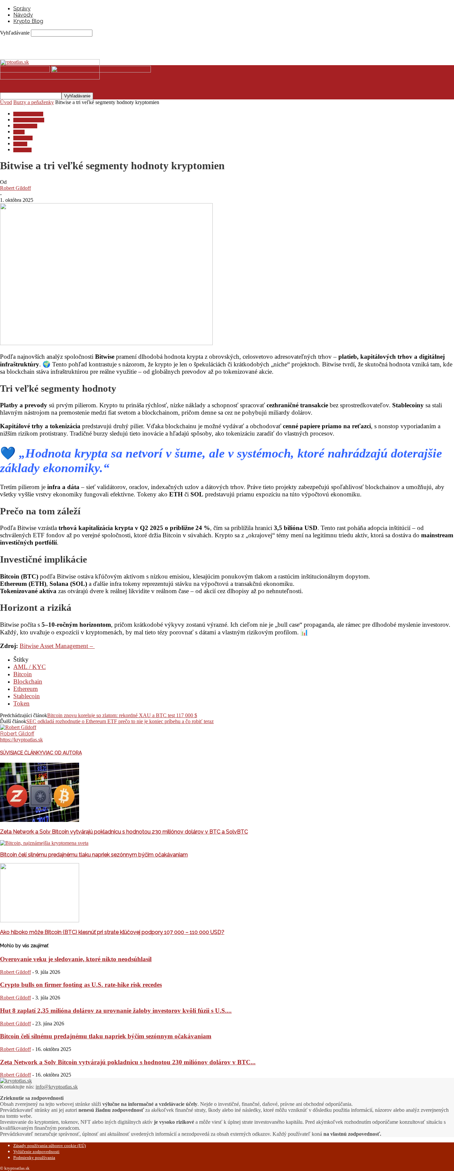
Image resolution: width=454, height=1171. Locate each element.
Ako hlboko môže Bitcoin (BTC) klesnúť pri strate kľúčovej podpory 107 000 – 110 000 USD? (112, 932)
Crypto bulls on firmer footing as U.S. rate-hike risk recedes (81, 984)
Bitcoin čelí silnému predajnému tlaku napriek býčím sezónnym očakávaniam (105, 1036)
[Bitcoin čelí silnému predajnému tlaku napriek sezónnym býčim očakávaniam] (44, 843)
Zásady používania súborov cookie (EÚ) (49, 1145)
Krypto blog (23, 138)
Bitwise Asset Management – (57, 645)
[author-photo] (18, 727)
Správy (22, 8)
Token (21, 703)
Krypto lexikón (25, 126)
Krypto (19, 132)
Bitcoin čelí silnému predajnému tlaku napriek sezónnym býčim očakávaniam (94, 854)
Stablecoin (26, 696)
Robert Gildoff (15, 188)
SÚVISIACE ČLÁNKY (21, 752)
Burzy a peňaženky (33, 102)
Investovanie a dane (28, 120)
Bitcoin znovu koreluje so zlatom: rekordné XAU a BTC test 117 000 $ (122, 715)
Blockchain (27, 681)
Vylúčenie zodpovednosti (36, 1151)
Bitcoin (22, 674)
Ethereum (25, 688)
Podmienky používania (34, 1157)
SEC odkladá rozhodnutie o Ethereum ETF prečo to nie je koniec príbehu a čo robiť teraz (120, 721)
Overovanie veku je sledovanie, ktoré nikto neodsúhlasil (76, 959)
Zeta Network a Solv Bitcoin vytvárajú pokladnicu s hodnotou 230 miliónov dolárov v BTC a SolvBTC (124, 832)
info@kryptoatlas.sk (57, 1087)
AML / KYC (29, 666)
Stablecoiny (22, 150)
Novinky (20, 144)
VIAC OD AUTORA (62, 752)
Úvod (6, 102)
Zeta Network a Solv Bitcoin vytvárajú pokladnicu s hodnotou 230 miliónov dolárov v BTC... (128, 1062)
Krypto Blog (28, 21)
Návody (23, 15)
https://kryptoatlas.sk (21, 739)
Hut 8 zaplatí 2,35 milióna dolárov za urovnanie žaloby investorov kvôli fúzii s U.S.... (116, 1010)
